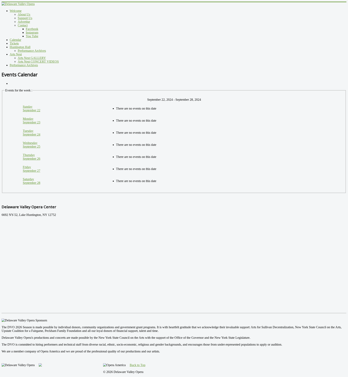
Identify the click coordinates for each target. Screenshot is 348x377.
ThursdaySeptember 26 (31, 156)
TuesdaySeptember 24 (31, 132)
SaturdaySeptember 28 (31, 180)
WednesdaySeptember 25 (31, 144)
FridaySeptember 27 (31, 168)
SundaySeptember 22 (31, 108)
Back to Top (137, 365)
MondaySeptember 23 (31, 120)
